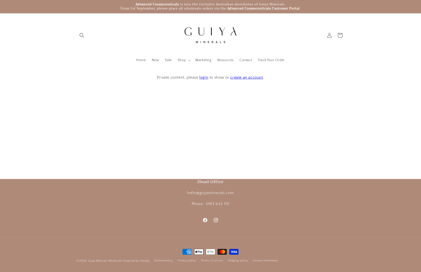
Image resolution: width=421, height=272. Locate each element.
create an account (246, 77)
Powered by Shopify (136, 260)
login (203, 77)
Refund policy (163, 260)
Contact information (265, 260)
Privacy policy (187, 260)
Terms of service (212, 260)
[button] (82, 35)
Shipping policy (238, 260)
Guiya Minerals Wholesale (105, 260)
